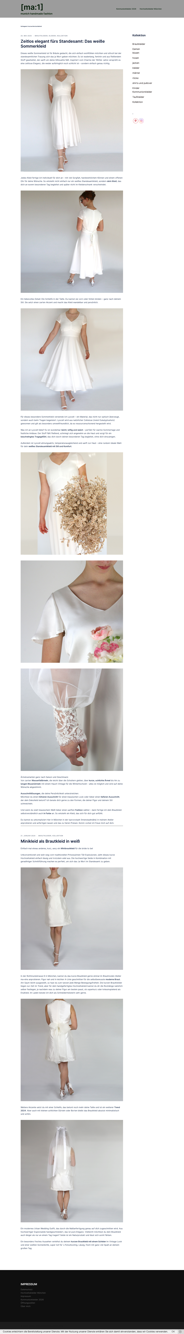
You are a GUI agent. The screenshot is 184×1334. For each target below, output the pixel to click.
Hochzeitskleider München (151, 9)
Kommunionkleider (142, 92)
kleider (52, 36)
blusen (135, 52)
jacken (135, 63)
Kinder (135, 88)
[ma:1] (32, 7)
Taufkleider (138, 97)
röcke (135, 78)
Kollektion (62, 36)
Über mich (25, 1306)
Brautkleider (41, 36)
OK (173, 1331)
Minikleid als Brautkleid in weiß (50, 841)
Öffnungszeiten (28, 1303)
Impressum (26, 1296)
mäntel (136, 73)
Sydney (59, 1326)
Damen (136, 49)
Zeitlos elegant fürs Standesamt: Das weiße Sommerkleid (63, 43)
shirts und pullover (142, 83)
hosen (135, 58)
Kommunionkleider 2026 (126, 9)
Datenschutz (27, 1289)
